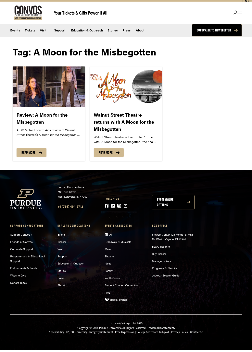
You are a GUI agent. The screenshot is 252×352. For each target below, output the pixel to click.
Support (59, 30)
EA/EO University (76, 332)
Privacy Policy (179, 332)
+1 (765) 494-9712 (70, 206)
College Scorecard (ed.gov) (152, 332)
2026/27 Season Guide (165, 275)
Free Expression (124, 332)
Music (108, 249)
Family (109, 271)
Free (107, 292)
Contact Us (196, 332)
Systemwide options (165, 202)
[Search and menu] (237, 13)
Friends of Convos (21, 242)
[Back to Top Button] (232, 349)
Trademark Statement (160, 328)
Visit (43, 30)
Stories (112, 30)
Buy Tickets (159, 254)
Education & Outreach (86, 30)
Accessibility (56, 332)
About (140, 30)
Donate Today (18, 283)
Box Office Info (161, 246)
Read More (28, 152)
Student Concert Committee (121, 285)
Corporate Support (21, 249)
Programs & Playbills (164, 268)
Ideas (108, 263)
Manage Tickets (161, 261)
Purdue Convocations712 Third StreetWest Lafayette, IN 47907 (72, 191)
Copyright (83, 328)
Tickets (30, 30)
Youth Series (112, 278)
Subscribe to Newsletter (214, 30)
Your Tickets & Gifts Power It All (80, 12)
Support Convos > (21, 234)
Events (15, 30)
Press (126, 30)
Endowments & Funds (23, 268)
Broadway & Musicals (118, 242)
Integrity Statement (101, 332)
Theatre (109, 256)
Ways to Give (18, 275)
